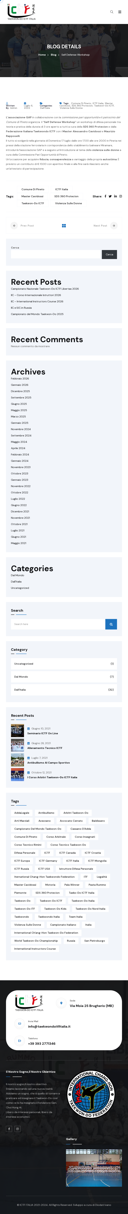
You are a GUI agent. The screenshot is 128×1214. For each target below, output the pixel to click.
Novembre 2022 (20, 486)
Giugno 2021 (18, 537)
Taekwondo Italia (49, 916)
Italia (88, 924)
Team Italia (75, 916)
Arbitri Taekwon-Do (76, 813)
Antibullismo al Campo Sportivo (48, 762)
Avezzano (44, 821)
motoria (50, 885)
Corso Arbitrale (56, 837)
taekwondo (21, 916)
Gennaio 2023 (19, 480)
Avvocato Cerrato (71, 821)
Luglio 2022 (18, 499)
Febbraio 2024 (20, 454)
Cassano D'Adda (80, 829)
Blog (53, 54)
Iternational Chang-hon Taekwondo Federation (44, 877)
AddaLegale (21, 813)
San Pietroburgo (94, 940)
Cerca (15, 247)
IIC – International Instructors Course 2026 (37, 301)
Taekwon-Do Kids (55, 909)
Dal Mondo (17, 575)
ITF (86, 877)
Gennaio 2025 (19, 423)
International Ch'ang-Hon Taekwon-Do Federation (46, 932)
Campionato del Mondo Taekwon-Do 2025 (37, 314)
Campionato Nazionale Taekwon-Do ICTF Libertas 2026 (45, 289)
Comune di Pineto (81, 103)
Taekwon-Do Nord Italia (90, 909)
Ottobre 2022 (19, 492)
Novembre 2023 (20, 467)
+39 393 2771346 (42, 1043)
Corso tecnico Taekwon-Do (68, 845)
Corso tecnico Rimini (27, 845)
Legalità (102, 877)
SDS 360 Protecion (82, 105)
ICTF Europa (22, 861)
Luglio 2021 (17, 530)
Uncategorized (20, 588)
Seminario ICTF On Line (42, 733)
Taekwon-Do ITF (24, 909)
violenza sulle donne (71, 107)
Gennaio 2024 (19, 461)
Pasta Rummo (97, 885)
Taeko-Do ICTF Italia (81, 893)
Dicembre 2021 (20, 511)
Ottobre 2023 (19, 473)
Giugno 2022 (19, 505)
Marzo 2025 (18, 416)
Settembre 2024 (21, 435)
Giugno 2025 (19, 404)
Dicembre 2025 (20, 391)
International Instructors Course (35, 948)
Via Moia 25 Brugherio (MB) (92, 1006)
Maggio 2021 (18, 543)
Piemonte (20, 893)
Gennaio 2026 (19, 385)
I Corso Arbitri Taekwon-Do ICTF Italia (52, 777)
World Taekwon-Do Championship (36, 940)
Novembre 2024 (21, 429)
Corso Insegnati (85, 837)
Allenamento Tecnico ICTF (44, 748)
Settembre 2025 (21, 397)
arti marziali (21, 821)
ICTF (47, 853)
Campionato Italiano (63, 924)
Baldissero (98, 821)
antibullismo (46, 813)
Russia (71, 940)
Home (42, 54)
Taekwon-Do (22, 901)
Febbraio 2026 (20, 378)
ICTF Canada (67, 853)
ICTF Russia (21, 869)
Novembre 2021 (20, 518)
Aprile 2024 (18, 448)
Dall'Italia (45, 107)
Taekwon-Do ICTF (104, 105)
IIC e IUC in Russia (21, 307)
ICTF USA (44, 869)
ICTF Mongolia (97, 861)
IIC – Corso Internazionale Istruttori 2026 (36, 295)
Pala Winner (72, 885)
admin (13, 107)
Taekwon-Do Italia (83, 901)
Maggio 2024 (19, 442)
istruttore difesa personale (76, 869)
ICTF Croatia (93, 853)
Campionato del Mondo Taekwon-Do (37, 829)
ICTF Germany (48, 861)
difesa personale (24, 853)
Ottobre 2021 (19, 524)
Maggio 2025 (19, 410)
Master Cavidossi (32, 196)
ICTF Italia (98, 103)
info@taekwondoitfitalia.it (49, 1026)
